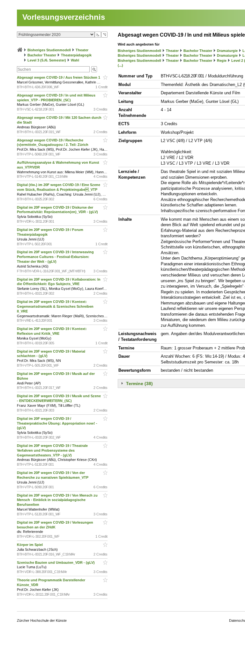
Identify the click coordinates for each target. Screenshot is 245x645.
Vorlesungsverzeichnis (63, 17)
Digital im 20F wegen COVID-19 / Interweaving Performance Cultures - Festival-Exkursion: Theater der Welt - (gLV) (55, 256)
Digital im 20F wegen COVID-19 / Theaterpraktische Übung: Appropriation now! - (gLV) (57, 423)
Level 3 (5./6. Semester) (46, 60)
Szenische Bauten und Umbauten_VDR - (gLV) (56, 562)
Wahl (75, 60)
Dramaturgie (227, 51)
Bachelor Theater (41, 55)
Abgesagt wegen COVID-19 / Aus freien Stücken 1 (59, 77)
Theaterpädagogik (76, 55)
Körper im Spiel (30, 545)
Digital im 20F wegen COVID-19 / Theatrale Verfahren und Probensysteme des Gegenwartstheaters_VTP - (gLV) (52, 450)
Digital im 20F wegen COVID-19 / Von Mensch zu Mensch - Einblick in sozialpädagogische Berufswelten (57, 500)
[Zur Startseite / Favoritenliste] (20, 50)
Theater (82, 50)
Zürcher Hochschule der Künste (42, 620)
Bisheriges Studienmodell (49, 50)
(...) (120, 65)
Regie (221, 60)
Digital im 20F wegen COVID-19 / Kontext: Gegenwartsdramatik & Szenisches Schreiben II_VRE (55, 306)
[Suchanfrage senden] (94, 69)
